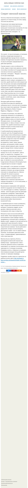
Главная (6, 6)
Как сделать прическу (17, 6)
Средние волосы (8, 266)
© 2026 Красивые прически (6, 479)
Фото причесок (21, 9)
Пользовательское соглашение (11, 481)
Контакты (3, 481)
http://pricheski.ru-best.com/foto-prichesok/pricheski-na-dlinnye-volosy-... (13, 260)
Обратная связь (4, 485)
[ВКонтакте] (8, 271)
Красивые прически (14, 3)
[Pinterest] (14, 271)
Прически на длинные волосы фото (11, 268)
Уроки (14, 9)
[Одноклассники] (19, 271)
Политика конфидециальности (7, 483)
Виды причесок (6, 9)
